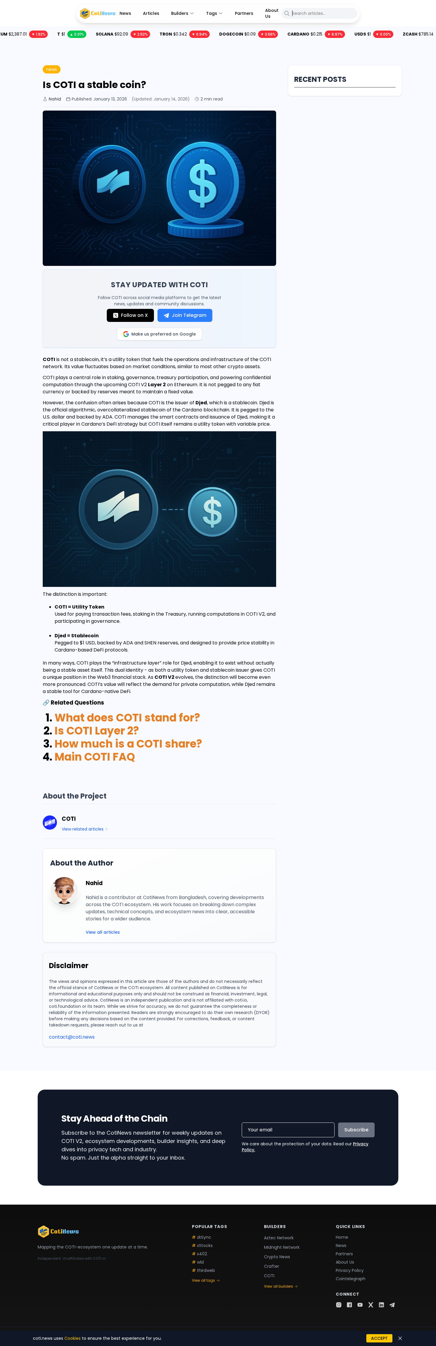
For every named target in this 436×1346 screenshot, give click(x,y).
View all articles (103, 932)
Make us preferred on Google (163, 334)
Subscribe (356, 1129)
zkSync (201, 1237)
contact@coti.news (72, 1037)
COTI (269, 1276)
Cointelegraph (350, 1279)
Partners (244, 13)
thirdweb (203, 1270)
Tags (211, 13)
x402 (199, 1254)
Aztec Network (279, 1238)
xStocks (202, 1245)
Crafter (271, 1266)
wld (198, 1262)
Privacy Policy (350, 1270)
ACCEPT (379, 1338)
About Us (272, 13)
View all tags (203, 1280)
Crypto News (277, 1257)
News (125, 13)
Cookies (72, 1338)
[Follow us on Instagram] (339, 1305)
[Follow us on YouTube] (360, 1305)
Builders (179, 13)
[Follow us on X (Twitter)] (371, 1305)
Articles (151, 13)
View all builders (278, 1286)
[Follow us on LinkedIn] (381, 1305)
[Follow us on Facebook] (349, 1305)
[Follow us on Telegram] (392, 1305)
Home (342, 1237)
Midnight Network (282, 1247)
